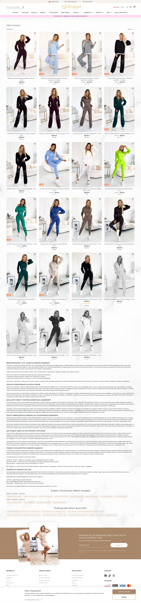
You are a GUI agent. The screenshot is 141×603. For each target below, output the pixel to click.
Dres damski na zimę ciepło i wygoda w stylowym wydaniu (23, 515)
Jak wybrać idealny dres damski (78, 515)
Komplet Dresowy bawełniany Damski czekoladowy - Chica (119, 245)
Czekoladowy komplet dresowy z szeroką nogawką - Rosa (21, 134)
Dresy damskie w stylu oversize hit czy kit (54, 511)
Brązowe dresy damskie (61, 496)
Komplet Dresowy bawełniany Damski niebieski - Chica (54, 245)
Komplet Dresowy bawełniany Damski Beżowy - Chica (54, 300)
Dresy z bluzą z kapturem (43, 502)
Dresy (108, 12)
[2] (85, 303)
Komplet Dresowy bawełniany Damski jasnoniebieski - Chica (54, 189)
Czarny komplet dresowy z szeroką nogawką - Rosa (21, 189)
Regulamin (9, 578)
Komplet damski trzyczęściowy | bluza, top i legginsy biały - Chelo (87, 189)
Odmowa (124, 597)
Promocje (34, 12)
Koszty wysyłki (43, 575)
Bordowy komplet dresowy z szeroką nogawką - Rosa (54, 133)
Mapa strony (10, 583)
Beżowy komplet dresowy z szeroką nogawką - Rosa (21, 355)
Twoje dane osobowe (78, 575)
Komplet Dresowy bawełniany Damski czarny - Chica (87, 299)
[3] (86, 303)
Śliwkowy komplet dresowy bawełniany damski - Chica (21, 79)
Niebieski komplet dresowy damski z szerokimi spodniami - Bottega (54, 79)
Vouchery (74, 585)
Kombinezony (87, 12)
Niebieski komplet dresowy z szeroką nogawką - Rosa (119, 299)
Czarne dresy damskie (106, 496)
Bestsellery (25, 12)
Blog (7, 585)
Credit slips (75, 580)
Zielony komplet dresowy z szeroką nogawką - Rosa (119, 133)
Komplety (76, 12)
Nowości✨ (16, 12)
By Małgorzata (53, 12)
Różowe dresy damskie (45, 496)
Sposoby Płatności (44, 580)
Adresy (74, 583)
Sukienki (42, 12)
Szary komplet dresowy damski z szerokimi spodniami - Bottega (87, 79)
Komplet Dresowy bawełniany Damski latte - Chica (86, 244)
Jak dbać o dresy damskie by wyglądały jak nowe (103, 515)
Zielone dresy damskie (30, 496)
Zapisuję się (119, 545)
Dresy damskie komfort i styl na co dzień (54, 515)
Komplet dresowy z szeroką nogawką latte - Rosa (87, 133)
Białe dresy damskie (91, 496)
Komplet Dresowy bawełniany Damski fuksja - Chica (54, 355)
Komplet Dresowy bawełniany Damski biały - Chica (86, 355)
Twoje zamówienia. (77, 578)
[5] (89, 303)
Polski (117, 7)
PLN (122, 7)
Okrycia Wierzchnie (121, 12)
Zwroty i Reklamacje (44, 578)
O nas (8, 580)
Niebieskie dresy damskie (14, 496)
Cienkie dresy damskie (59, 502)
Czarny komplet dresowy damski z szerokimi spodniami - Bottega (119, 79)
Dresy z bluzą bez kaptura (14, 502)
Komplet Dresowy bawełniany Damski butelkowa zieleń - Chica (21, 300)
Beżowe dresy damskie (77, 496)
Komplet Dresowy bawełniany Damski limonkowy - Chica (119, 189)
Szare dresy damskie (121, 496)
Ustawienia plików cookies (32, 599)
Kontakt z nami (43, 583)
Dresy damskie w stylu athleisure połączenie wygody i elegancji (86, 511)
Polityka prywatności (12, 575)
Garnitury (99, 12)
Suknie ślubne (65, 12)
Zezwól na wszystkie (124, 591)
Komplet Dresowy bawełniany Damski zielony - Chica (21, 244)
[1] (83, 303)
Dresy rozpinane (29, 502)
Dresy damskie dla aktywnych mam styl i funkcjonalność (23, 511)
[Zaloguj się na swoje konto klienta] (127, 7)
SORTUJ (131, 29)
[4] (88, 303)
